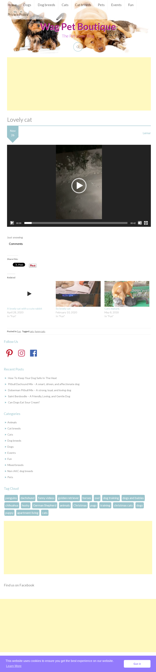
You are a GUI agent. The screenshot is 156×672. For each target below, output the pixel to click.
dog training (111, 498)
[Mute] (140, 223)
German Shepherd (44, 505)
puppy (9, 512)
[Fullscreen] (146, 223)
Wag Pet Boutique (78, 26)
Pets (101, 5)
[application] (79, 186)
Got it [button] (137, 663)
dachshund (27, 498)
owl (97, 498)
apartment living (27, 512)
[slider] (75, 223)
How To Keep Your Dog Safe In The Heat (32, 378)
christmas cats (123, 505)
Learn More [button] (13, 666)
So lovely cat (63, 308)
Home (12, 5)
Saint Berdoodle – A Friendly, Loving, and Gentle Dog (39, 396)
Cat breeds (83, 5)
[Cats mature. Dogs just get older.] (126, 294)
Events (116, 5)
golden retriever (68, 498)
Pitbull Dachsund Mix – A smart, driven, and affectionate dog (44, 384)
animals (65, 505)
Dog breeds (46, 5)
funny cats (40, 331)
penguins (11, 498)
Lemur (147, 133)
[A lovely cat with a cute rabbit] (29, 294)
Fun (131, 5)
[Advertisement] (79, 84)
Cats (65, 5)
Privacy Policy (18, 15)
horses (87, 498)
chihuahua (11, 505)
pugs (93, 505)
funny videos (46, 498)
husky (25, 505)
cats (32, 331)
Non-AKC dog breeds (20, 471)
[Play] (12, 223)
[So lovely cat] (78, 294)
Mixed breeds (15, 465)
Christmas (80, 505)
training (105, 505)
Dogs (27, 5)
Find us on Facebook (19, 585)
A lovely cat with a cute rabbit (24, 308)
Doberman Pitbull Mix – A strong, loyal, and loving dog (39, 390)
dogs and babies (133, 498)
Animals (12, 422)
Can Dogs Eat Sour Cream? (24, 402)
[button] (79, 185)
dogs (139, 505)
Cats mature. (112, 308)
